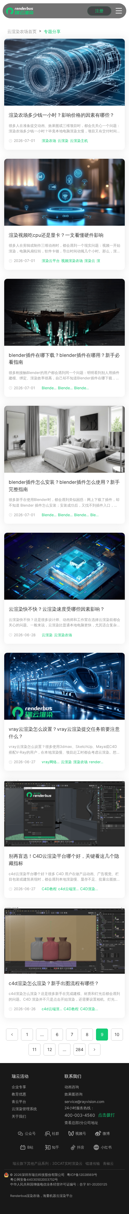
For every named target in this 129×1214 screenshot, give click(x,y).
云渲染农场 (63, 635)
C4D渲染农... (90, 889)
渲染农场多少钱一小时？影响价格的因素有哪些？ (61, 115)
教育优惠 (19, 1094)
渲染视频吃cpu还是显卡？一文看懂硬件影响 (56, 235)
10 (117, 1034)
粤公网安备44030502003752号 (34, 1180)
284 (79, 1049)
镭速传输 (93, 1163)
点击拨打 (106, 1114)
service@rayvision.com (84, 1101)
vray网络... (50, 762)
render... (96, 762)
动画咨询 (71, 1087)
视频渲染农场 (72, 260)
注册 (99, 10)
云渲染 (63, 140)
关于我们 (19, 1116)
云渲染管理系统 (24, 1109)
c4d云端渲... (68, 889)
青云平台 (19, 1101)
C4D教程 (49, 889)
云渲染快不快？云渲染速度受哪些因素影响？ (57, 609)
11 (34, 1049)
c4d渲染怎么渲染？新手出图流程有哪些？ (54, 983)
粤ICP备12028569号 (82, 1175)
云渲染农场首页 (22, 31)
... (42, 1034)
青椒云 (108, 1163)
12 (49, 1049)
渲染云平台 (51, 260)
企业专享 (19, 1087)
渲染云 (89, 260)
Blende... (49, 388)
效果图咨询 (73, 1094)
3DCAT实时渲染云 (67, 1163)
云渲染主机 (79, 140)
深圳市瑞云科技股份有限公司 (43, 1175)
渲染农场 (49, 140)
